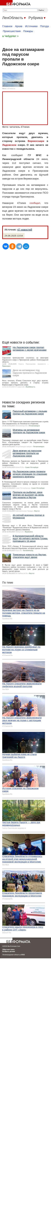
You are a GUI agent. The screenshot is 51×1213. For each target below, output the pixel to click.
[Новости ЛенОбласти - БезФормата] (15, 3)
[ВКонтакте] (5, 246)
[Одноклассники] (12, 246)
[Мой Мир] (26, 246)
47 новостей (24, 229)
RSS (23, 955)
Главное (7, 26)
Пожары (28, 31)
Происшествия (12, 31)
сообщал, (35, 203)
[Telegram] (19, 246)
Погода (44, 26)
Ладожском (9, 145)
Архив (18, 26)
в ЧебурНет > (10, 36)
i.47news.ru (11, 89)
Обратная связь (8, 949)
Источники (31, 26)
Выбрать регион (8, 951)
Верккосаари (36, 141)
